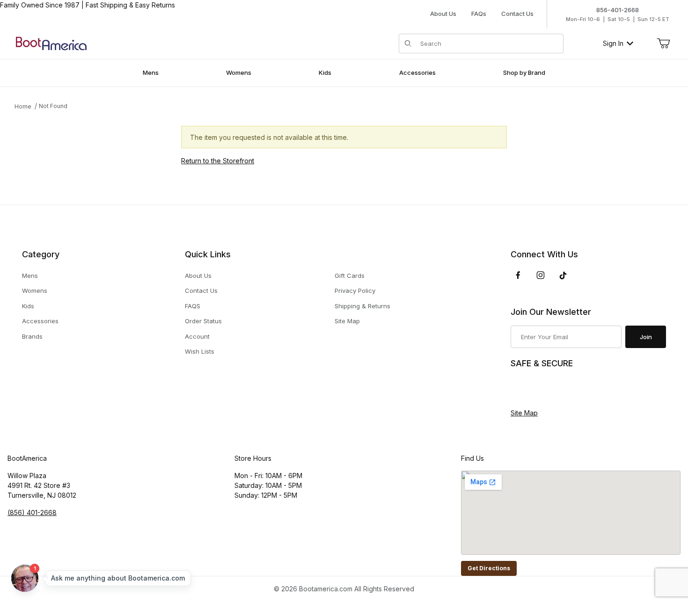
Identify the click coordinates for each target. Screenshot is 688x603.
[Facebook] (518, 275)
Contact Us (517, 13)
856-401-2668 (617, 10)
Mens (30, 275)
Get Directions (489, 568)
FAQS (192, 306)
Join (646, 337)
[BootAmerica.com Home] (51, 43)
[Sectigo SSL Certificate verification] (537, 388)
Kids (28, 306)
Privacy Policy (355, 290)
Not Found (53, 105)
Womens (34, 290)
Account (197, 336)
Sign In (613, 43)
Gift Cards (350, 275)
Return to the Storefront (217, 161)
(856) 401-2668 (32, 512)
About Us (443, 13)
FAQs (478, 13)
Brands (32, 336)
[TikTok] (563, 275)
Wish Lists (199, 351)
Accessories (40, 321)
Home (23, 106)
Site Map (347, 321)
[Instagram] (541, 275)
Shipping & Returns (362, 306)
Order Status (203, 321)
